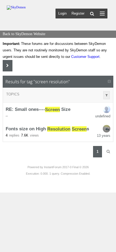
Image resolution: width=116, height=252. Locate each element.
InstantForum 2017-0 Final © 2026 (66, 167)
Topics (12, 94)
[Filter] (106, 95)
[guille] (106, 128)
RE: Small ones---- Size (38, 109)
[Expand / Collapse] (109, 81)
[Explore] (102, 13)
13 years (103, 136)
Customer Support (85, 57)
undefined (102, 116)
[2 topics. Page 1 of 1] (108, 151)
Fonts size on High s (47, 129)
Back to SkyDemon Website (24, 34)
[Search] (92, 13)
